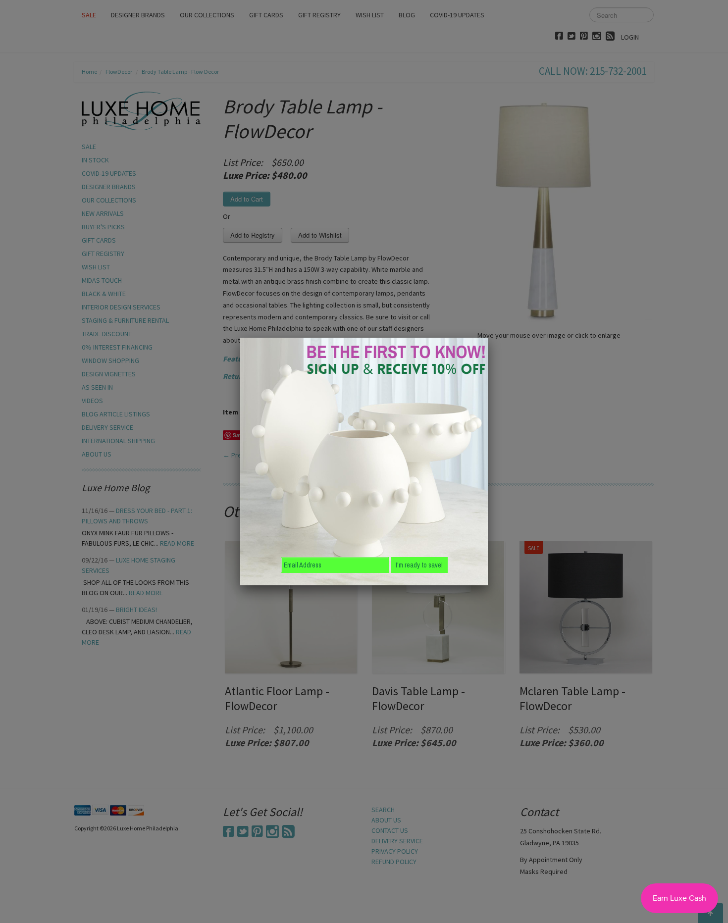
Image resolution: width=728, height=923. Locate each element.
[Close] (488, 338)
